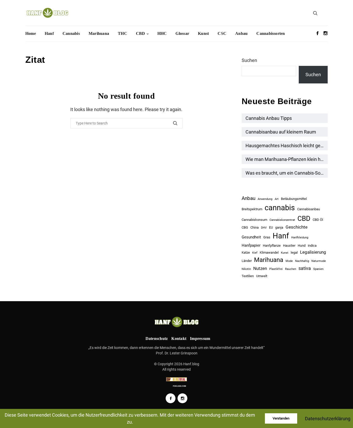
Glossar (182, 33)
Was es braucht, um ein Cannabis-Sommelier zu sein (286, 173)
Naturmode (318, 261)
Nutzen (260, 268)
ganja (279, 227)
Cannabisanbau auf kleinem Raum (280, 132)
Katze (246, 252)
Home (30, 33)
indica (312, 245)
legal (294, 252)
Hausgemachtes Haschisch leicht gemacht (286, 145)
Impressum (200, 338)
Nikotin (246, 269)
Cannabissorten (270, 33)
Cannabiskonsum (254, 220)
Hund (301, 245)
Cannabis (71, 33)
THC (122, 33)
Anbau (241, 33)
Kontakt (178, 338)
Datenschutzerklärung (327, 418)
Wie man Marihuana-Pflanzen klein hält (285, 159)
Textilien (248, 276)
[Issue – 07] (176, 322)
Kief (254, 252)
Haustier (289, 245)
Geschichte (297, 227)
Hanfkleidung (299, 237)
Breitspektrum (252, 209)
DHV (264, 227)
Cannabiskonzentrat (282, 220)
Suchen (249, 60)
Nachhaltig (302, 261)
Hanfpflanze (272, 245)
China (254, 227)
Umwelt (261, 276)
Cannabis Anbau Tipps (268, 118)
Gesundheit (251, 237)
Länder (247, 261)
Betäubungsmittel (294, 199)
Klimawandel (269, 252)
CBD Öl (318, 220)
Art (277, 199)
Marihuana (99, 33)
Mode (289, 261)
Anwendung (265, 199)
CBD (140, 33)
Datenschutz (156, 338)
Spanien (318, 269)
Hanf (49, 33)
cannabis (280, 207)
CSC (222, 33)
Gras (266, 237)
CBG (245, 227)
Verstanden (281, 418)
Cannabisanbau (308, 209)
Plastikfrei (276, 269)
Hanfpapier (251, 245)
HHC (162, 33)
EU (271, 227)
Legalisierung (313, 252)
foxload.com (179, 386)
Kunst (203, 33)
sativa (304, 268)
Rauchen (290, 269)
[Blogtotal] (176, 379)
